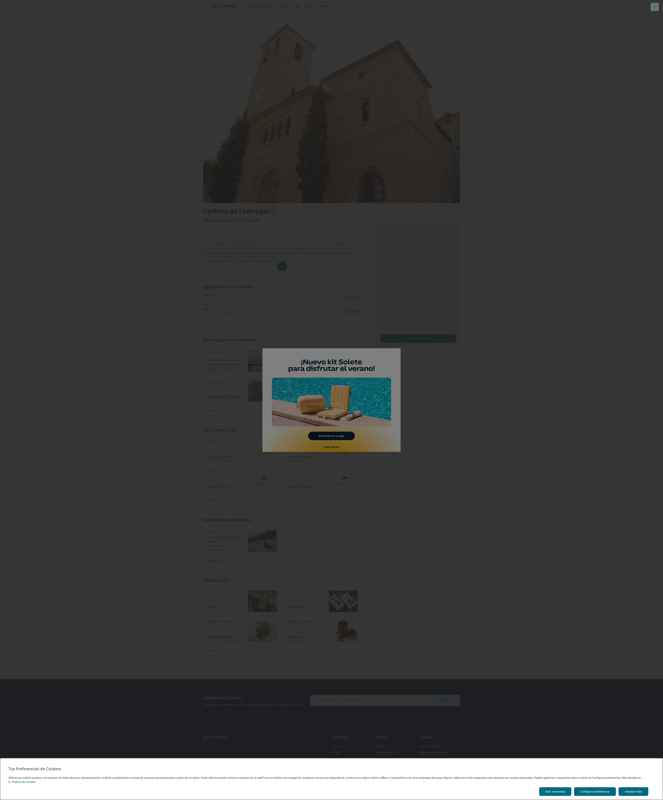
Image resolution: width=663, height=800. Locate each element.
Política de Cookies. (24, 782)
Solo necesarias (555, 791)
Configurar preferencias (595, 791)
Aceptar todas (633, 791)
